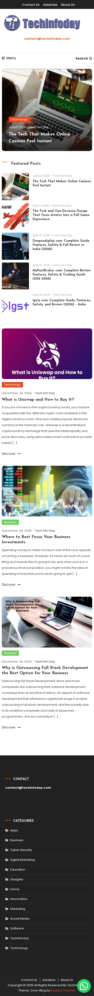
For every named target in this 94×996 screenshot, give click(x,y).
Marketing (17, 909)
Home (14, 889)
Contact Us (30, 5)
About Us (68, 5)
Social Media (19, 918)
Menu (11, 58)
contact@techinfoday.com (47, 38)
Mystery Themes (63, 990)
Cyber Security (21, 850)
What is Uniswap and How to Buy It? (38, 400)
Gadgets (16, 879)
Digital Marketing (22, 860)
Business (10, 522)
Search (82, 58)
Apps (14, 830)
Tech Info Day (38, 127)
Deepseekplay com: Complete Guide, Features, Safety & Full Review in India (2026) (61, 245)
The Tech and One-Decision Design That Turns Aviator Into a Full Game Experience (61, 215)
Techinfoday (19, 938)
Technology (19, 119)
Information (18, 899)
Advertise (50, 5)
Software (17, 928)
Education (17, 869)
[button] (84, 986)
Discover (9, 453)
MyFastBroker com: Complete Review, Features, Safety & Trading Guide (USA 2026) (62, 275)
